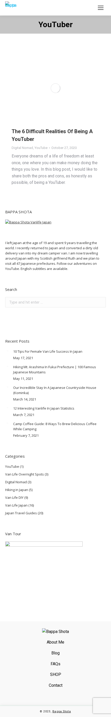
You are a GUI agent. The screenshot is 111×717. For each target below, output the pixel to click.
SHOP (55, 674)
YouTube (41, 148)
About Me (55, 642)
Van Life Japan (16, 505)
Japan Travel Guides (21, 513)
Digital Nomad (22, 148)
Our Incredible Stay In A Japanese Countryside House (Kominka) (54, 390)
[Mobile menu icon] (101, 8)
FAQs (55, 663)
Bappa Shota (61, 711)
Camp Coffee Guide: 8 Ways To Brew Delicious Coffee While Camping (55, 426)
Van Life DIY (14, 497)
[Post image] (7, 351)
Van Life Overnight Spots (24, 474)
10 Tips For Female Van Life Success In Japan (47, 351)
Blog (55, 653)
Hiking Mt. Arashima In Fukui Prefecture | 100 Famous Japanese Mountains (54, 369)
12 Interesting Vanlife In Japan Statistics (43, 408)
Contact (55, 685)
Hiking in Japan (16, 489)
